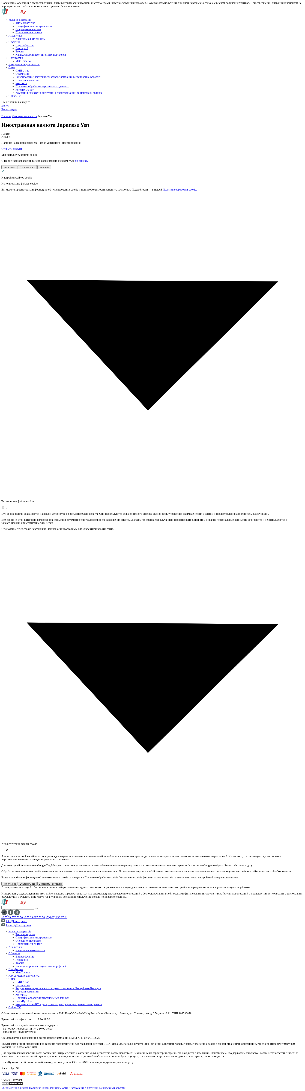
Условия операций (19, 19)
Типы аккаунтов (25, 22)
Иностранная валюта (24, 116)
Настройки (44, 167)
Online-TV (14, 95)
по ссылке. (81, 160)
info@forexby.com (16, 921)
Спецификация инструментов (34, 26)
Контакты (21, 83)
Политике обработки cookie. (180, 189)
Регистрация (9, 109)
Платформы (15, 57)
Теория (20, 51)
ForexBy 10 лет (25, 89)
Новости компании (27, 80)
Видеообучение (25, 45)
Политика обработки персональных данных (42, 86)
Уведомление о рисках (14, 1087)
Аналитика (15, 35)
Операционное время (28, 29)
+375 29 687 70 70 (34, 917)
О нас (11, 67)
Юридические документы (24, 64)
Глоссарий (22, 48)
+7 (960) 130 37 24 (56, 917)
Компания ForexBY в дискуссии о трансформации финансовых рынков (59, 92)
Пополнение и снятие (29, 32)
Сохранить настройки (50, 883)
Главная (6, 116)
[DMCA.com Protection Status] (12, 1084)
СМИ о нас (22, 70)
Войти (5, 105)
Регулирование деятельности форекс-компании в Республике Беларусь (58, 76)
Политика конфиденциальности (48, 1087)
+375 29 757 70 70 (12, 917)
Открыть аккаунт (11, 148)
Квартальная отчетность (30, 38)
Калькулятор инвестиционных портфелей (41, 54)
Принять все (9, 167)
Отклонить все (27, 167)
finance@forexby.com (18, 925)
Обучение (14, 41)
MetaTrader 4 (23, 61)
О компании (23, 73)
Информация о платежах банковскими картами (96, 1087)
